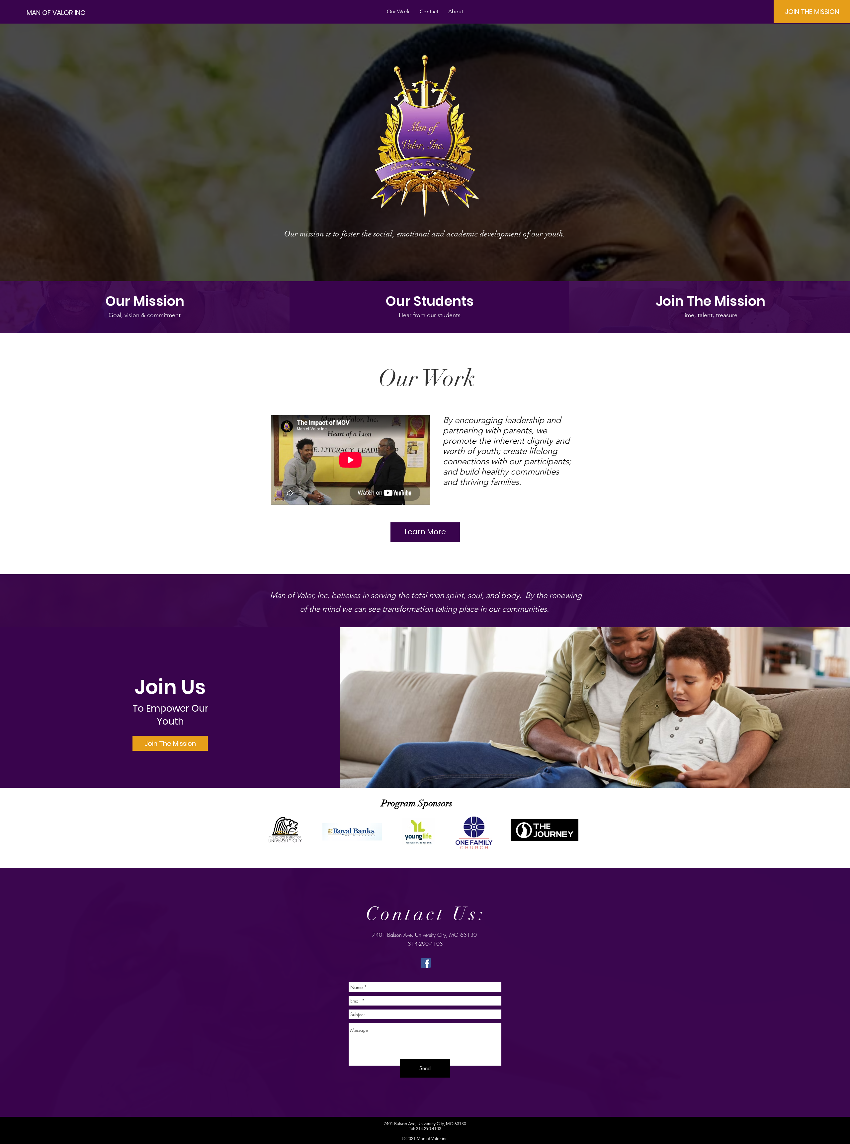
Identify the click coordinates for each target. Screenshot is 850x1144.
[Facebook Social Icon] (426, 963)
